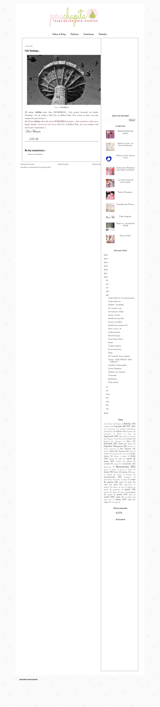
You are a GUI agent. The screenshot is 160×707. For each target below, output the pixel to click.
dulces (130, 469)
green (133, 472)
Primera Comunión (110, 449)
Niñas (120, 444)
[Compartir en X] (35, 139)
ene (107, 409)
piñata (106, 492)
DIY (129, 426)
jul (107, 387)
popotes (109, 494)
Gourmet (130, 431)
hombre (119, 475)
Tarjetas (122, 451)
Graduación (107, 434)
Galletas (119, 431)
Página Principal (63, 164)
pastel (127, 490)
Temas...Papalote (114, 369)
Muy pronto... (113, 382)
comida (107, 464)
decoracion (107, 467)
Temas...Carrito (114, 315)
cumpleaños (126, 464)
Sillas (112, 451)
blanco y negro (120, 456)
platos (115, 492)
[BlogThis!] (33, 139)
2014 (106, 262)
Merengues (118, 441)
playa (122, 492)
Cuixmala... (112, 375)
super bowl (108, 499)
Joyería (121, 436)
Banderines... (113, 379)
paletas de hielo (118, 487)
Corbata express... (115, 346)
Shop (105, 451)
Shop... (110, 353)
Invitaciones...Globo (116, 312)
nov (107, 284)
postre (119, 495)
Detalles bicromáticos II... (118, 325)
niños (115, 485)
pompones (131, 492)
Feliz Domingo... (114, 336)
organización (128, 484)
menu (125, 479)
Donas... (111, 342)
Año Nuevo (108, 424)
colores (129, 461)
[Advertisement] (119, 76)
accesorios (115, 454)
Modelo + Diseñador (116, 305)
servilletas (128, 497)
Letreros (120, 439)
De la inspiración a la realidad (114, 429)
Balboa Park (65, 115)
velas (129, 500)
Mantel (106, 441)
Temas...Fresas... (126, 236)
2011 (105, 273)
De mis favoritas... (115, 349)
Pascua (130, 444)
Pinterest (130, 446)
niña (129, 482)
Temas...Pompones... (125, 192)
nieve (121, 482)
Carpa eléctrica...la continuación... (121, 298)
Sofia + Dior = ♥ (114, 329)
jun (107, 390)
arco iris (125, 454)
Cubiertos (107, 426)
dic (107, 280)
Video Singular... (125, 216)
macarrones (108, 479)
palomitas (116, 489)
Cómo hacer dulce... (116, 339)
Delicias (74, 34)
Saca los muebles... (115, 322)
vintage (114, 502)
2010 (106, 277)
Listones (129, 439)
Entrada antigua (97, 164)
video (106, 502)
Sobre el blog (59, 34)
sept (107, 291)
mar (107, 401)
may (108, 394)
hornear (129, 475)
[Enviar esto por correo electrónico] (30, 139)
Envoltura (131, 429)
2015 (106, 259)
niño (105, 485)
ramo (130, 494)
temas (118, 500)
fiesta (106, 472)
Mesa (129, 441)
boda (133, 456)
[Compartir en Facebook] (37, 139)
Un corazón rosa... (115, 308)
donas (122, 469)
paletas (106, 487)
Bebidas (127, 424)
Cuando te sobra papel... (117, 365)
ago (107, 295)
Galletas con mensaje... (117, 372)
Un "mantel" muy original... (119, 356)
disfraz (114, 469)
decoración (122, 466)
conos (116, 464)
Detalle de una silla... (116, 318)
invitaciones (109, 477)
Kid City (53, 115)
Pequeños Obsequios (113, 446)
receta (106, 497)
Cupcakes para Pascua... (125, 204)
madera (117, 479)
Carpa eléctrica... (114, 301)
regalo (118, 497)
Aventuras (88, 34)
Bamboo (118, 424)
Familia (103, 34)
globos (124, 472)
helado (109, 475)
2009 (106, 413)
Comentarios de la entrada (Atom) (40, 167)
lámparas (127, 477)
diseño (106, 469)
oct (107, 288)
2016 (106, 255)
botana (111, 459)
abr (107, 398)
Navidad (108, 444)
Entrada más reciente (27, 164)
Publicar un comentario (35, 154)
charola (118, 461)
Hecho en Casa (124, 434)
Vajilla (106, 454)
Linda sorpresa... (114, 332)
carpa (120, 459)
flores (116, 472)
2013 (106, 266)
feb (107, 405)
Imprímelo (109, 436)
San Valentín (125, 449)
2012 (106, 270)
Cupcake (118, 426)
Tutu (131, 451)
